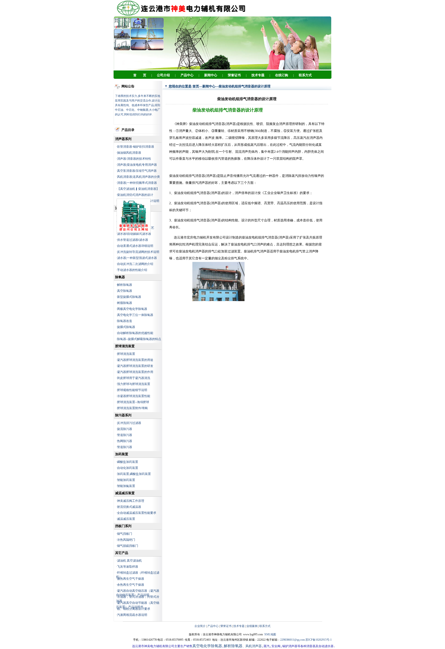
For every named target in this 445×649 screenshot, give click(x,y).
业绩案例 (251, 626)
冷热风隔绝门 (126, 539)
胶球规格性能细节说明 (132, 390)
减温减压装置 (126, 519)
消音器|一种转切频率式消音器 (137, 183)
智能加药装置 (126, 480)
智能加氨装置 (126, 486)
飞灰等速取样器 (127, 566)
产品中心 (213, 626)
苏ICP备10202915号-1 (318, 639)
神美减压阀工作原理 (130, 501)
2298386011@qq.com (292, 639)
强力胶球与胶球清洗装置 (133, 384)
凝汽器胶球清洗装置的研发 (135, 366)
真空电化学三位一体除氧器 (135, 315)
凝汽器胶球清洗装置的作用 (135, 372)
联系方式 (264, 626)
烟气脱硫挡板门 (127, 545)
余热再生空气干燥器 (130, 584)
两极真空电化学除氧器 (132, 309)
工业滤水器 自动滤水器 (133, 215)
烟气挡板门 (124, 533)
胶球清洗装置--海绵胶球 (133, 402)
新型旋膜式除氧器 (129, 297)
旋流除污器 (124, 429)
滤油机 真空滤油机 (129, 560)
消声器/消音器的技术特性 (134, 158)
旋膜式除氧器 (126, 327)
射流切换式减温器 (129, 507)
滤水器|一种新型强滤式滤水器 (137, 258)
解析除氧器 (124, 284)
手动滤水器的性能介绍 (132, 270)
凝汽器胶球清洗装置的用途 (135, 360)
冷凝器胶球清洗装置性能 (133, 396)
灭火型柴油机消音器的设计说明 (138, 201)
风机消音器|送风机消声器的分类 (138, 176)
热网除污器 (124, 441)
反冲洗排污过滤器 (129, 423)
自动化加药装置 (127, 468)
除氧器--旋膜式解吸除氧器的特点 (139, 339)
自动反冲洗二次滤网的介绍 (135, 264)
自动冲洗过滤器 (127, 221)
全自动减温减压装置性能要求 (136, 513)
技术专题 (239, 626)
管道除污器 (124, 435)
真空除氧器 (124, 291)
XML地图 (270, 634)
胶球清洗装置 (126, 354)
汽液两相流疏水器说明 (132, 615)
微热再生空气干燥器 (130, 578)
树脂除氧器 (124, 303)
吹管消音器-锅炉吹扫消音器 (135, 146)
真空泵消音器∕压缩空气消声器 (137, 170)
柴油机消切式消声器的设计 (135, 195)
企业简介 (200, 626)
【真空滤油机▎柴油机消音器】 (138, 189)
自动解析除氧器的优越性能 (135, 333)
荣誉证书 (226, 626)
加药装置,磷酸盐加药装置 (134, 474)
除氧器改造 (124, 321)
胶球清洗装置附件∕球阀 (132, 408)
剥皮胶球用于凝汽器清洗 (133, 378)
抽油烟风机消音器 (129, 152)
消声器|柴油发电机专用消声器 (137, 164)
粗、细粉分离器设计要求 (133, 609)
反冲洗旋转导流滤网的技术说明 (138, 252)
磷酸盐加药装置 (127, 462)
